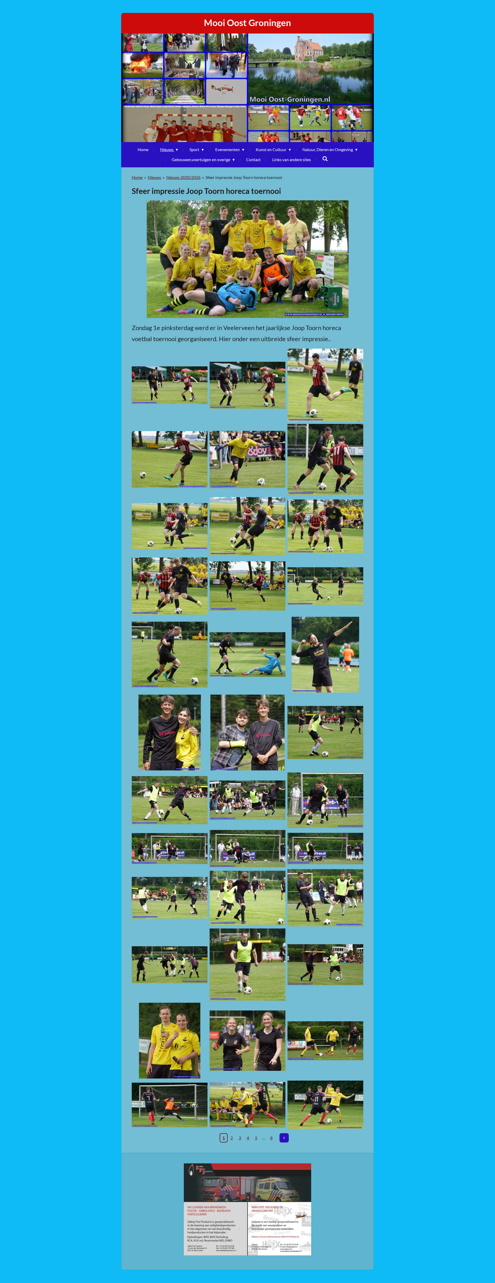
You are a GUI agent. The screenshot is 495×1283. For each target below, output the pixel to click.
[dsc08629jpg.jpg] (247, 732)
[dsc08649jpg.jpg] (170, 897)
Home (137, 177)
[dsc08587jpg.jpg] (325, 385)
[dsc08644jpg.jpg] (325, 848)
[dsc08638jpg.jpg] (325, 800)
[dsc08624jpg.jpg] (247, 655)
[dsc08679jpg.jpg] (247, 1105)
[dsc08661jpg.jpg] (170, 1041)
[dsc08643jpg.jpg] (247, 848)
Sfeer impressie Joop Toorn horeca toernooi (243, 177)
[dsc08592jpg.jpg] (247, 459)
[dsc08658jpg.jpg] (170, 964)
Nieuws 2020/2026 (183, 177)
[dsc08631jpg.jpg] (325, 732)
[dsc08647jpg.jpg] (247, 897)
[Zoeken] (325, 158)
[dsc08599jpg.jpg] (247, 586)
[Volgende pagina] (284, 1137)
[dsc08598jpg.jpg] (170, 586)
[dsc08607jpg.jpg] (170, 655)
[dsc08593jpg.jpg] (325, 459)
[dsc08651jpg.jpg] (325, 897)
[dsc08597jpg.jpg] (325, 526)
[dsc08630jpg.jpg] (170, 732)
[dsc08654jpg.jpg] (247, 964)
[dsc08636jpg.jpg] (247, 800)
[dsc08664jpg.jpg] (325, 1041)
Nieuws (154, 177)
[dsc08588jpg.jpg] (170, 459)
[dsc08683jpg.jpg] (325, 1105)
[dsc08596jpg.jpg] (247, 526)
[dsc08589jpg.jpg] (170, 385)
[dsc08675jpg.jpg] (170, 1105)
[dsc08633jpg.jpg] (170, 800)
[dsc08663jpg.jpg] (247, 1041)
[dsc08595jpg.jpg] (170, 526)
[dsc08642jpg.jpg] (170, 848)
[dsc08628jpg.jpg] (325, 655)
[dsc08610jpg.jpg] (325, 586)
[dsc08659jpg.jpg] (325, 964)
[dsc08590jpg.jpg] (247, 385)
